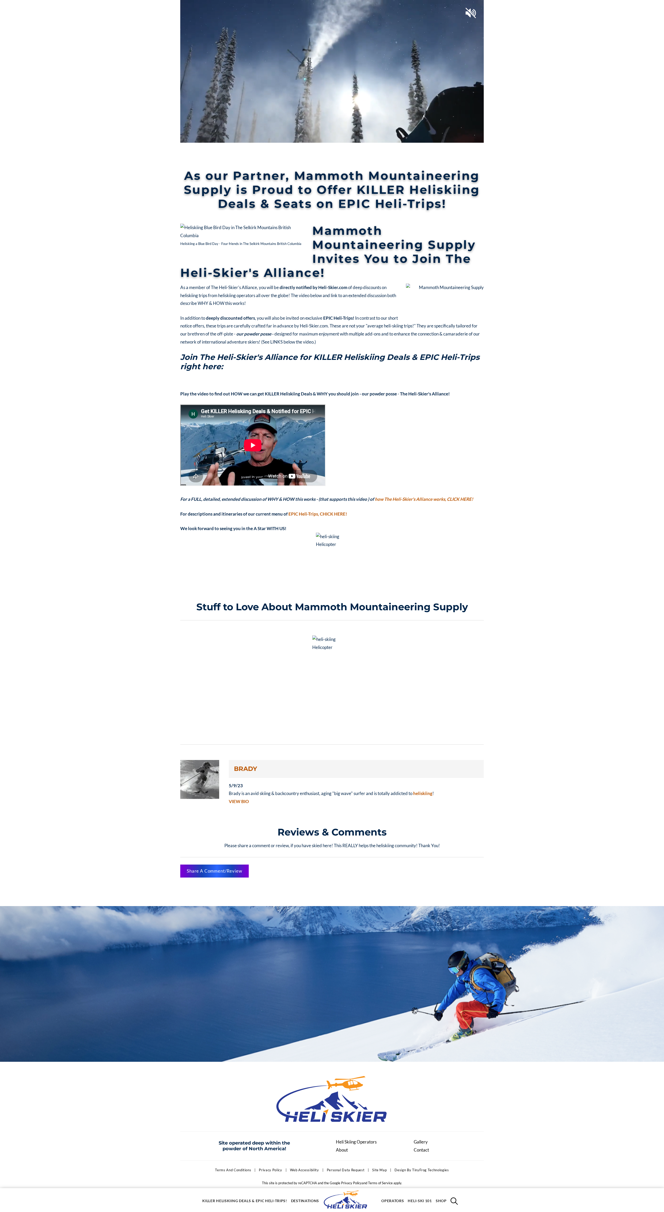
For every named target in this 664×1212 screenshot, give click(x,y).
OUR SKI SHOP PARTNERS (434, 7)
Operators (392, 1201)
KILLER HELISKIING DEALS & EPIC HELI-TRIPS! (244, 1201)
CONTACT (474, 7)
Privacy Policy (270, 1170)
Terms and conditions (233, 1170)
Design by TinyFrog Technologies (422, 1170)
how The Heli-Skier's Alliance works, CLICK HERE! (424, 499)
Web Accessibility (304, 1170)
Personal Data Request (346, 1170)
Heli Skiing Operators (356, 1142)
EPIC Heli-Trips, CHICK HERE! (317, 514)
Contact (421, 1150)
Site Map (379, 1170)
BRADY (245, 768)
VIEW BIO (239, 801)
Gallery (421, 1142)
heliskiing (422, 793)
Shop (441, 1201)
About (342, 1150)
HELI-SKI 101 (420, 1201)
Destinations (305, 1201)
